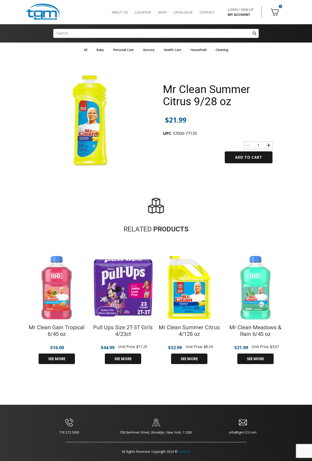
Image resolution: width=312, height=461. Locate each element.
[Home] (43, 11)
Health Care (172, 50)
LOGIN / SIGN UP (241, 9)
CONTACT (207, 12)
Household (198, 50)
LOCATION (143, 12)
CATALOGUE (183, 12)
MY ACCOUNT (239, 14)
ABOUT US (120, 12)
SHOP (162, 12)
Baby (100, 50)
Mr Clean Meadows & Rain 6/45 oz (255, 330)
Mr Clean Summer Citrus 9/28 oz (206, 95)
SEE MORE (56, 358)
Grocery (149, 50)
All (85, 50)
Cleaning (222, 50)
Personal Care (123, 50)
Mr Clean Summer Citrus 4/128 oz (189, 330)
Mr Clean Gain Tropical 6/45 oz (57, 330)
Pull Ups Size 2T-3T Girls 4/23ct (123, 330)
